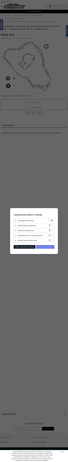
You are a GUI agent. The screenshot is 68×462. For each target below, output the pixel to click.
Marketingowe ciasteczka (27, 225)
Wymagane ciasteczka (25, 220)
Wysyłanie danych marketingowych (30, 235)
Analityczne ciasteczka (25, 230)
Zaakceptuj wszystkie (45, 247)
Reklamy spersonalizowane (27, 240)
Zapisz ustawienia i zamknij (24, 247)
